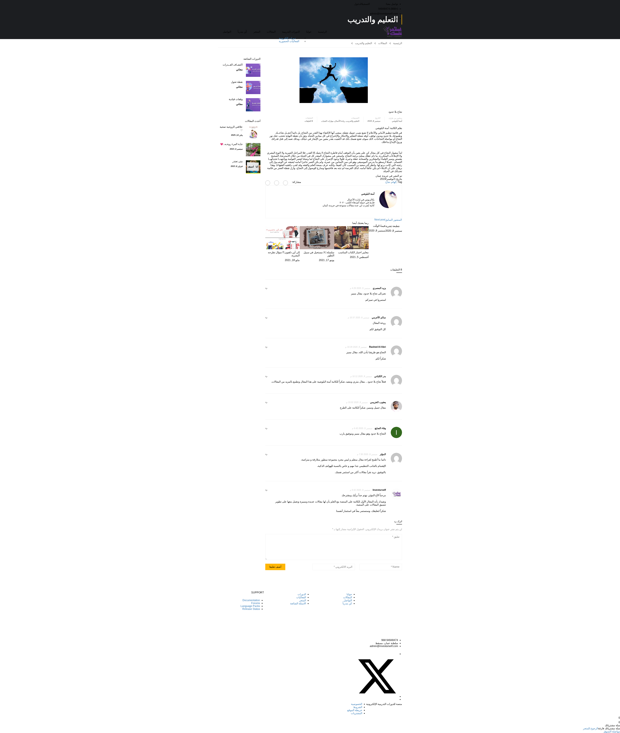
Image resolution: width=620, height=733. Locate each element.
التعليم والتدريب (363, 43)
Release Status (251, 609)
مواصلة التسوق (612, 731)
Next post (379, 219)
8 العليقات (309, 121)
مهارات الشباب (327, 121)
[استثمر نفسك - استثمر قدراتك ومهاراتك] (392, 32)
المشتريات (356, 713)
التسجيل (365, 4)
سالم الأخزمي (379, 317)
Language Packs (250, 606)
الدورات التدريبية (291, 31)
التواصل (227, 31)
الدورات (302, 594)
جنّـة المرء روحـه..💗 (231, 144)
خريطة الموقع (354, 710)
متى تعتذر (237, 161)
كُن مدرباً (242, 31)
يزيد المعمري (379, 288)
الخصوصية (356, 704)
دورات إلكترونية (287, 38)
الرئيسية (322, 31)
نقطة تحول (237, 82)
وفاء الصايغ (380, 428)
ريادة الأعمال (340, 121)
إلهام (393, 182)
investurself (379, 489)
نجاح (387, 182)
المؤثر (383, 454)
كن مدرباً (347, 603)
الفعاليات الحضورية (289, 41)
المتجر (256, 31)
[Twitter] (276, 182)
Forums (255, 603)
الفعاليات (301, 597)
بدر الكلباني (380, 376)
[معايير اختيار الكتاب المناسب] (351, 237)
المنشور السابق (393, 219)
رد (266, 288)
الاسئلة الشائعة (298, 603)
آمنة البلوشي (397, 121)
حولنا (308, 31)
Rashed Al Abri (377, 346)
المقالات (271, 31)
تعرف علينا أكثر (390, 18)
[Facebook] (285, 182)
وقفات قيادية (236, 99)
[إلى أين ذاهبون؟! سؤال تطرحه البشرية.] (282, 237)
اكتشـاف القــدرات (233, 64)
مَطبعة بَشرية (392, 226)
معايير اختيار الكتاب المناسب (353, 252)
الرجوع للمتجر (590, 728)
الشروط (357, 707)
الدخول (357, 4)
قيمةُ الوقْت (379, 226)
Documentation (251, 600)
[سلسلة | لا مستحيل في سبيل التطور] (317, 237)
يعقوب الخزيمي (378, 402)
